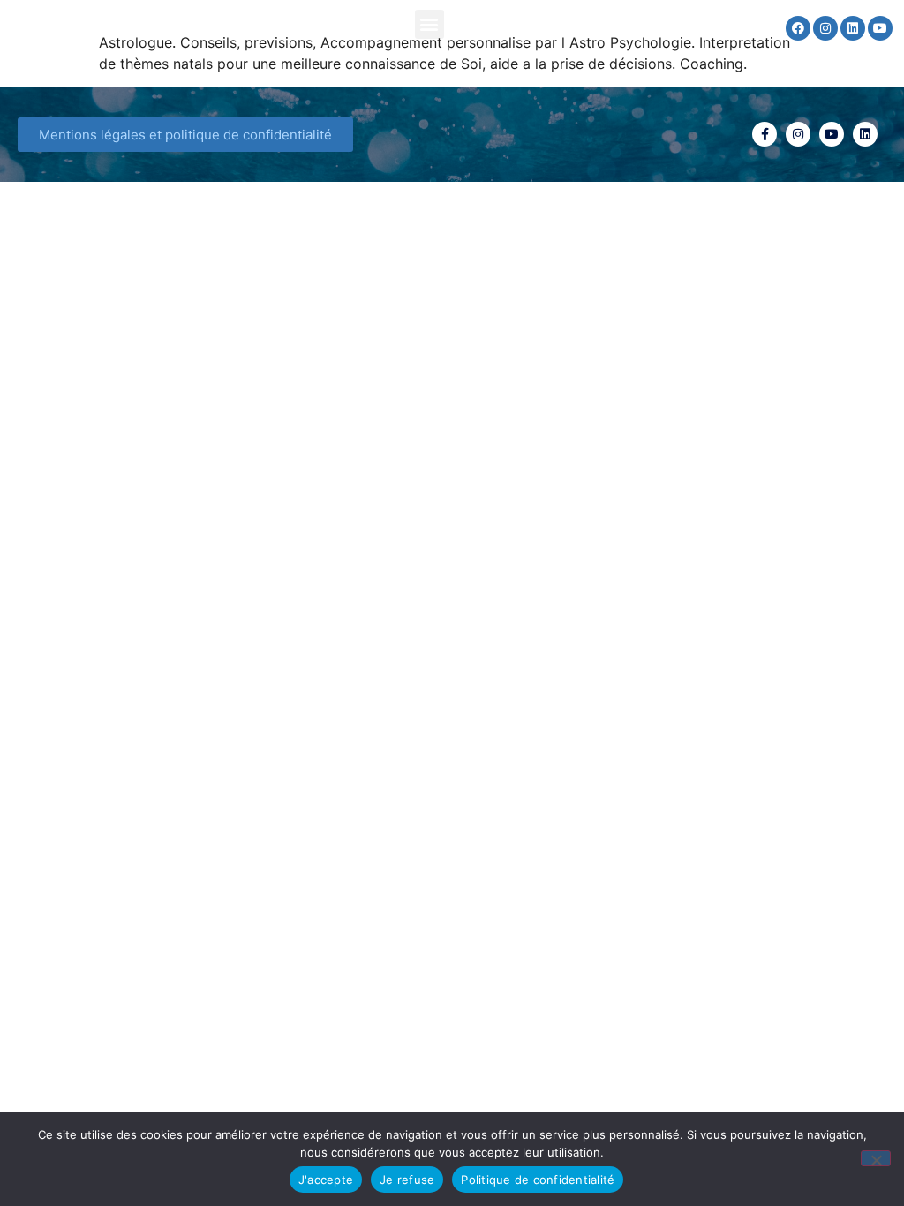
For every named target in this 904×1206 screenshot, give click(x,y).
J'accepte (325, 1179)
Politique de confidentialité (537, 1179)
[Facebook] (798, 28)
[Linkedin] (852, 28)
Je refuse (407, 1179)
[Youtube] (880, 28)
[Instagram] (825, 28)
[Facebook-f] (764, 134)
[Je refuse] (876, 1158)
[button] (429, 24)
